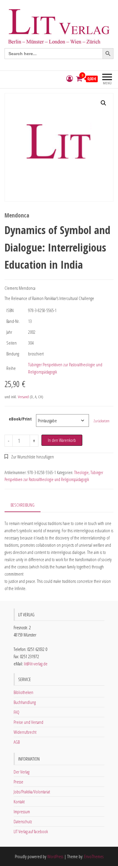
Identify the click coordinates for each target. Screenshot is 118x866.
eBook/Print (20, 419)
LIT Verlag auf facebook (31, 831)
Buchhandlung (25, 702)
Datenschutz (23, 821)
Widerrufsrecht (25, 732)
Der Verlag (21, 772)
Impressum (22, 811)
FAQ (16, 712)
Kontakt (19, 802)
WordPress (55, 856)
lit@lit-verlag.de (36, 664)
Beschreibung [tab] (22, 505)
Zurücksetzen (101, 421)
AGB (17, 742)
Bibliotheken (23, 692)
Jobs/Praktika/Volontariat (32, 792)
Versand (23, 396)
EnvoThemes (93, 856)
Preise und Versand (28, 722)
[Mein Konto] (69, 79)
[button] (103, 103)
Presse (18, 782)
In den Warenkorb (62, 440)
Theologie (81, 472)
